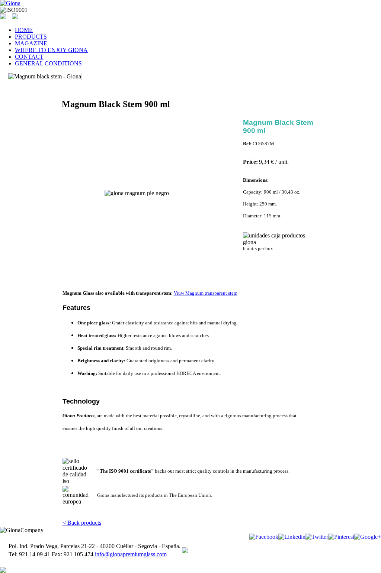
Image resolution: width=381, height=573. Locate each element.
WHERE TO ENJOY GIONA (51, 50)
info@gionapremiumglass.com (131, 554)
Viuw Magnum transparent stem (205, 293)
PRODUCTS (31, 36)
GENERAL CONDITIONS (48, 63)
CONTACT (29, 57)
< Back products (82, 522)
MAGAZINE (31, 43)
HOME (24, 30)
